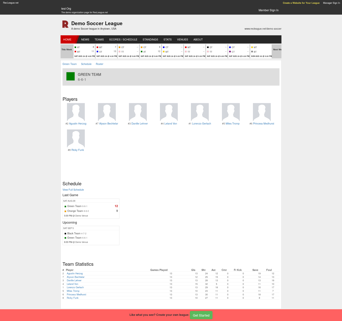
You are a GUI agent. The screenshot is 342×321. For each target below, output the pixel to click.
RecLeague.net (11, 2)
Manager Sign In (331, 2)
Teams (99, 39)
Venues (182, 39)
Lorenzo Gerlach (201, 123)
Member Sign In (269, 10)
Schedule (86, 64)
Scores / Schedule (123, 39)
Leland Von (170, 123)
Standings (150, 39)
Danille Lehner (139, 123)
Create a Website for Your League (301, 2)
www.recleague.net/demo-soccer (263, 28)
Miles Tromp (233, 123)
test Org (66, 9)
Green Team (70, 64)
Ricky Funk (77, 150)
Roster (99, 64)
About (198, 39)
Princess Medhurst (263, 123)
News (85, 39)
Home (67, 39)
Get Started (201, 315)
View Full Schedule (73, 189)
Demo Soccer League (97, 23)
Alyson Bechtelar (108, 123)
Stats (168, 39)
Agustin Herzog (77, 123)
